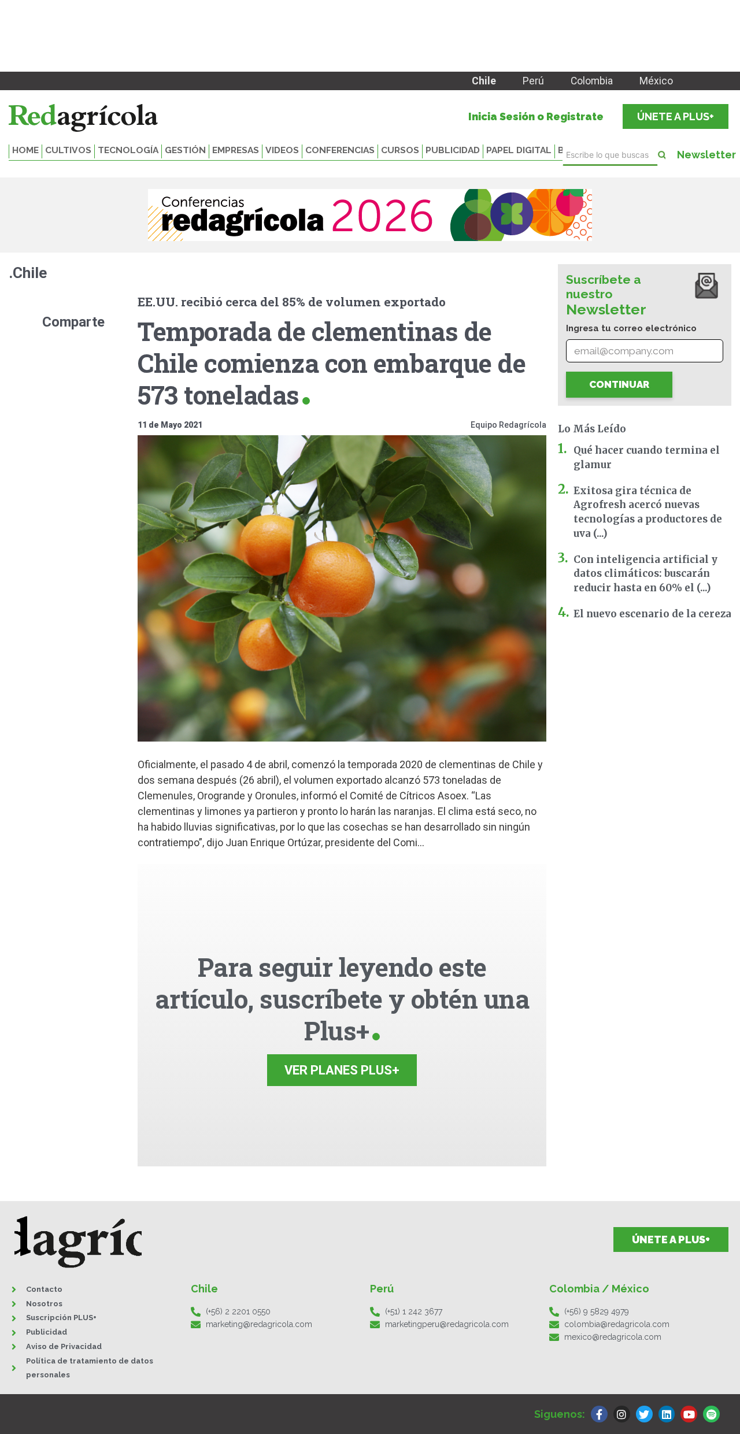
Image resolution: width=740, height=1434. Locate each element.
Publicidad (453, 149)
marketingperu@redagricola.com (447, 1324)
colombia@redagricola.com (616, 1324)
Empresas (235, 149)
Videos (282, 149)
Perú (533, 81)
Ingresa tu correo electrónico (631, 328)
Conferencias (340, 149)
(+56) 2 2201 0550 (238, 1311)
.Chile (28, 272)
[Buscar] (662, 155)
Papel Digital (519, 149)
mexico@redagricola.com (612, 1337)
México (656, 81)
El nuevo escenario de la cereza (652, 613)
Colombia (592, 81)
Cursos (400, 149)
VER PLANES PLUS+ (341, 1070)
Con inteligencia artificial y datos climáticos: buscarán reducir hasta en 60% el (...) (645, 574)
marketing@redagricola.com (259, 1324)
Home (25, 149)
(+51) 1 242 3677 (413, 1311)
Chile (484, 81)
